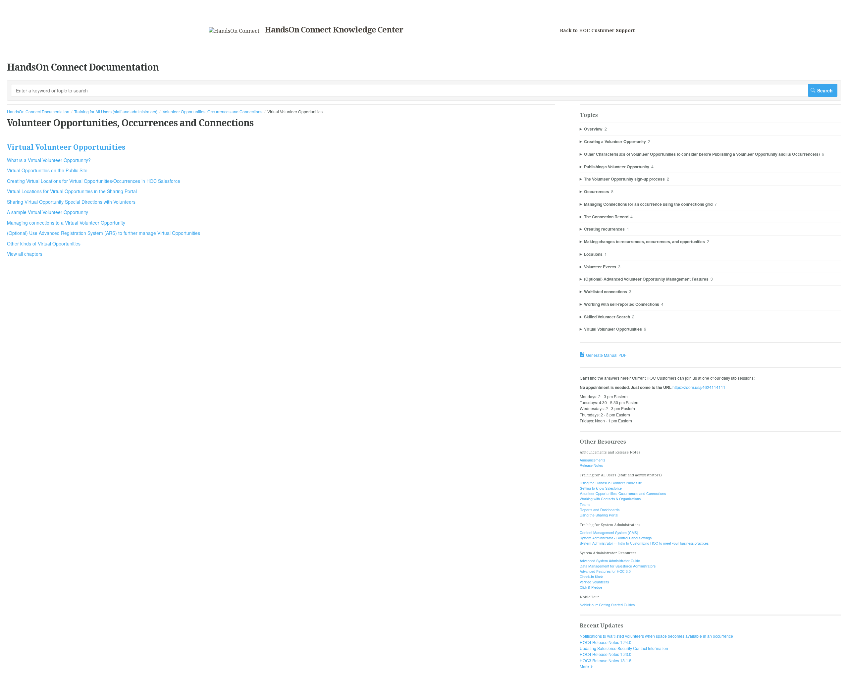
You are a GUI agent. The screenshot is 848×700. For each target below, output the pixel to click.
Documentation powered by (32, 692)
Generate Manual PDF (606, 355)
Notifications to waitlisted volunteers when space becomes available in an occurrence (656, 636)
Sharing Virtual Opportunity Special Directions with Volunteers (71, 201)
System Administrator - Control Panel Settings (616, 537)
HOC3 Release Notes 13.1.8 (605, 660)
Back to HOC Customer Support (597, 30)
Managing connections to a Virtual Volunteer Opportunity (66, 222)
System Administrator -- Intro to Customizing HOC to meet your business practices (644, 543)
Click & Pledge (591, 587)
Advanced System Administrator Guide (610, 560)
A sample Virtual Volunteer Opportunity (47, 212)
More (584, 666)
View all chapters (24, 253)
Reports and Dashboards (599, 509)
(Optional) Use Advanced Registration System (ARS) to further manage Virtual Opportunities (103, 233)
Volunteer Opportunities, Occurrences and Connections (212, 111)
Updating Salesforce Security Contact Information (624, 648)
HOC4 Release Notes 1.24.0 (605, 642)
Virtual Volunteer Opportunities (66, 147)
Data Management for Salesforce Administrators (618, 566)
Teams (585, 504)
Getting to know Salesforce (601, 488)
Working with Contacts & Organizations (610, 498)
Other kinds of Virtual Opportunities (43, 243)
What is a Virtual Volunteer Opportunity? (49, 160)
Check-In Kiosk (591, 576)
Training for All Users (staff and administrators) (115, 111)
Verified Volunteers (594, 581)
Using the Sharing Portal (599, 514)
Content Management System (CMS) (609, 532)
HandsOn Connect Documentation (38, 111)
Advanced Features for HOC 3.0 (605, 571)
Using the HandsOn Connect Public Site (611, 482)
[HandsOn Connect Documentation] (234, 31)
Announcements (592, 460)
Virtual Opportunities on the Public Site (47, 170)
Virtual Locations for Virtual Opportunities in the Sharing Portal (72, 191)
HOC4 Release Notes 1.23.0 (605, 654)
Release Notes (591, 465)
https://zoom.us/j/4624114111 (698, 387)
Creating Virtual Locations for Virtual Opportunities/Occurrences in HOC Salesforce (93, 181)
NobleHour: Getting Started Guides (607, 604)
